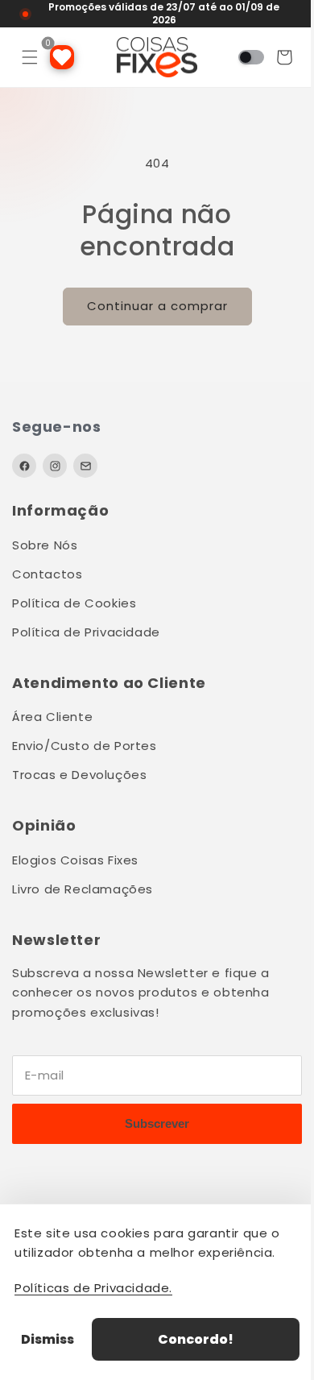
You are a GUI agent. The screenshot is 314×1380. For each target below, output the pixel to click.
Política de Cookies (74, 603)
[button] (30, 57)
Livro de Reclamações (82, 889)
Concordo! (190, 1339)
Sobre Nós (44, 545)
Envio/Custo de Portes (84, 745)
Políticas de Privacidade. (93, 1287)
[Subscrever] (151, 1124)
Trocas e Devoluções (79, 774)
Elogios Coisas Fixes (75, 860)
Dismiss (47, 1339)
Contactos (47, 574)
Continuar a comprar (151, 305)
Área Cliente (52, 716)
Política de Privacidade (86, 632)
